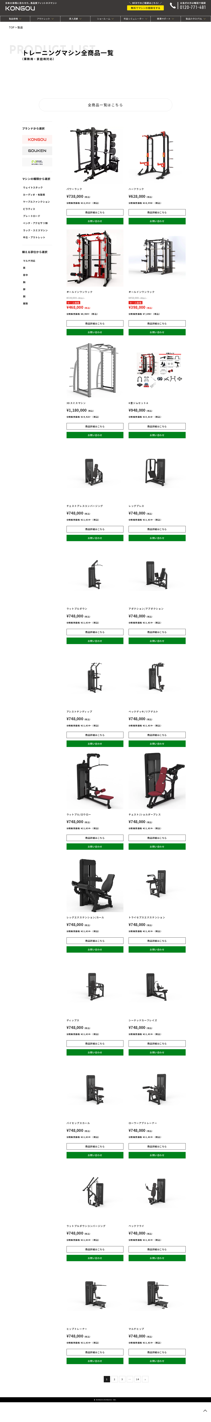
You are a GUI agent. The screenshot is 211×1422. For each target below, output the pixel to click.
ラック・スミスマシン (35, 230)
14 (137, 1379)
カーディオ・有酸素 (34, 194)
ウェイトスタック (33, 187)
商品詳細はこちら (95, 212)
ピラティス (29, 209)
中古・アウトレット (34, 237)
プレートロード (31, 216)
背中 (25, 275)
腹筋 (25, 303)
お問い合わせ (95, 221)
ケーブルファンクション (36, 201)
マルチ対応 (29, 260)
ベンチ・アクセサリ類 (35, 223)
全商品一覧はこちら (105, 104)
